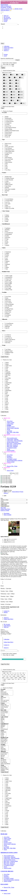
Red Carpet (8, 135)
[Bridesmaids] (7, 692)
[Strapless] (5, 770)
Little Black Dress (9, 149)
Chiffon (7, 253)
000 (6, 74)
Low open (7, 203)
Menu (2, 43)
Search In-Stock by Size (9, 70)
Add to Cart (3, 504)
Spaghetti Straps (9, 352)
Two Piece (7, 170)
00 (12, 74)
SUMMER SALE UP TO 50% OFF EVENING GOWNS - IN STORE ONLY (14, 2)
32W (21, 97)
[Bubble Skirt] (5, 704)
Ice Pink (7, 384)
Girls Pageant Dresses (10, 127)
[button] (6, 46)
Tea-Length (8, 288)
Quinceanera (8, 133)
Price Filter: (6, 64)
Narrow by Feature (8, 111)
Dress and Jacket (9, 146)
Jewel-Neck (8, 301)
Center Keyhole (9, 180)
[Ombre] (3, 722)
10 (21, 77)
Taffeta (7, 267)
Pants (6, 156)
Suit (6, 165)
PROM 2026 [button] (4, 834)
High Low (7, 183)
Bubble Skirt (8, 176)
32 (12, 89)
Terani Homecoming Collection (14, 460)
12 (6, 80)
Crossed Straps (9, 200)
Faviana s (9, 456)
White (6, 409)
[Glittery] (3, 718)
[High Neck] (4, 748)
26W (21, 95)
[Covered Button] (5, 711)
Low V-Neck (8, 302)
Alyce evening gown (12, 438)
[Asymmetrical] (4, 740)
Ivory (6, 398)
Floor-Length (8, 282)
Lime (6, 368)
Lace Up (7, 202)
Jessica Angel (10, 470)
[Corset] (5, 708)
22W (6, 95)
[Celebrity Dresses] (5, 706)
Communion (8, 123)
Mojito (7, 364)
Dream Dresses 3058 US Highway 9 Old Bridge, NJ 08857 (6, 6)
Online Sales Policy (5, 509)
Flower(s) (7, 237)
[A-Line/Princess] (4, 752)
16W (6, 92)
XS (13, 100)
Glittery (7, 215)
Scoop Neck (8, 310)
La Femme (9, 430)
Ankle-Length (8, 275)
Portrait (7, 307)
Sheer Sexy (8, 160)
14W (18, 89)
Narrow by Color (7, 359)
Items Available (7, 514)
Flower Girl (8, 126)
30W (13, 97)
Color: (2, 501)
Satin (6, 262)
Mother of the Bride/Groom (12, 130)
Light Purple (8, 382)
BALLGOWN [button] (4, 884)
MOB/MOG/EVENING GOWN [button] (9, 852)
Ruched (7, 190)
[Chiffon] (3, 733)
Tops (6, 166)
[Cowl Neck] (4, 746)
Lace (6, 240)
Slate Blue (7, 375)
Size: (2, 498)
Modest (7, 154)
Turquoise (7, 372)
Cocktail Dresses (9, 121)
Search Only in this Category (9, 62)
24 (6, 86)
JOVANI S (9, 457)
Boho (6, 145)
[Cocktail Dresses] (7, 694)
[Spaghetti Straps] (5, 769)
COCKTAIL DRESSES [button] (7, 871)
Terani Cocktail (10, 461)
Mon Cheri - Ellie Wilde (13, 432)
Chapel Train (8, 279)
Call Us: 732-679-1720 (6, 8)
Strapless (7, 313)
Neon (6, 218)
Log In (5, 21)
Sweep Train (8, 286)
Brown (7, 403)
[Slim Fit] (4, 756)
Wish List (6, 15)
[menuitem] (15, 15)
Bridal (6, 116)
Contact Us (6, 611)
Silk (6, 265)
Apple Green (8, 365)
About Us (6, 617)
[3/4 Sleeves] (5, 761)
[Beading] (4, 726)
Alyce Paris (10, 421)
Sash (6, 243)
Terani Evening (10, 450)
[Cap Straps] (5, 766)
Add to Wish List (5, 506)
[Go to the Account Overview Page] (1, 13)
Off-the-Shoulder (9, 304)
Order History (7, 625)
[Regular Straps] (5, 768)
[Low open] (5, 715)
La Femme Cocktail (12, 459)
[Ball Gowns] (5, 697)
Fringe (6, 239)
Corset (6, 181)
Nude (6, 399)
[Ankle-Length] (4, 739)
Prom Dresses (8, 132)
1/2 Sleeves (8, 335)
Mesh (6, 259)
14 (12, 80)
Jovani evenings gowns (12, 442)
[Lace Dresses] (5, 701)
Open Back (8, 186)
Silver (6, 407)
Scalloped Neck (9, 309)
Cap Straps (8, 349)
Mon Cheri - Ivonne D (12, 445)
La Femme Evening (12, 447)
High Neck (8, 299)
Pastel (6, 221)
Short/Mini (8, 285)
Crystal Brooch (9, 232)
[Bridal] (7, 690)
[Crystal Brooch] (4, 729)
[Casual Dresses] (7, 693)
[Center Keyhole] (5, 707)
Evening (7, 124)
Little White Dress (9, 151)
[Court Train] (4, 743)
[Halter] (4, 747)
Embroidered (8, 234)
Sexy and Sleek (9, 159)
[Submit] (18, 24)
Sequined (7, 264)
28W (6, 97)
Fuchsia (7, 389)
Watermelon (8, 390)
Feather (7, 236)
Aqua (6, 370)
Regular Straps (9, 351)
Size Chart (3, 507)
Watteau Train (8, 289)
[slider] (24, 659)
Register (6, 20)
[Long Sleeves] (5, 762)
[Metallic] (3, 719)
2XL (23, 103)
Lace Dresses (8, 148)
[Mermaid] (4, 755)
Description (6, 513)
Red (6, 393)
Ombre (7, 219)
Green (6, 367)
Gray (6, 406)
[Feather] (3, 734)
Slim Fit (7, 328)
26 (12, 86)
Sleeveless (7, 342)
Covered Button (9, 199)
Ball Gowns (8, 143)
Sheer (6, 205)
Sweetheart (8, 315)
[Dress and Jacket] (5, 700)
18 (6, 83)
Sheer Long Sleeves (10, 339)
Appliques (7, 228)
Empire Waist (8, 325)
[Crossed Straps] (5, 712)
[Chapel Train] (4, 741)
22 (18, 83)
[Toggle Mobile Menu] (1, 635)
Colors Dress (10, 424)
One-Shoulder (8, 305)
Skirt (6, 163)
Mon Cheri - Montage (12, 446)
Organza (7, 261)
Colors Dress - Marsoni (12, 439)
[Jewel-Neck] (4, 750)
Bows (6, 231)
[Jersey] (3, 736)
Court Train (8, 280)
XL (17, 103)
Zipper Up (7, 206)
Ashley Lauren (10, 422)
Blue (6, 376)
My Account (7, 17)
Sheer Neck (8, 312)
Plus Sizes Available (10, 189)
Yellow (7, 362)
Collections (6, 639)
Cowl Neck (8, 296)
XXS (6, 100)
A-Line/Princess (9, 323)
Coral (6, 396)
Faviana (9, 425)
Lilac (6, 381)
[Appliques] (4, 725)
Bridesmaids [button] (4, 890)
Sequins (7, 245)
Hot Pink (7, 387)
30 (6, 89)
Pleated (7, 187)
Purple (7, 379)
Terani (8, 433)
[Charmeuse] (3, 732)
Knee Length (8, 283)
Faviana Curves (11, 426)
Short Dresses (8, 162)
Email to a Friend (5, 510)
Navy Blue (8, 378)
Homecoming (8, 129)
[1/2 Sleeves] (5, 759)
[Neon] (3, 721)
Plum (6, 392)
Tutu (6, 168)
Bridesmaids (8, 118)
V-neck (7, 316)
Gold (6, 401)
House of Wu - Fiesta (12, 466)
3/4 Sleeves (8, 336)
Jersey (6, 256)
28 (18, 86)
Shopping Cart (7, 18)
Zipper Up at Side (9, 208)
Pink (6, 385)
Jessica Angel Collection (13, 428)
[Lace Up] (5, 714)
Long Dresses (8, 153)
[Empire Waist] (4, 754)
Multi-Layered (8, 184)
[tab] (15, 425)
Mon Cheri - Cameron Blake (14, 443)
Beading (7, 229)
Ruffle (6, 242)
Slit (6, 192)
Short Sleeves (8, 341)
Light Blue (8, 373)
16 (18, 80)
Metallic (7, 216)
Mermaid (7, 326)
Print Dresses (8, 157)
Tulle (6, 269)
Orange (7, 395)
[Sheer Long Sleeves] (5, 763)
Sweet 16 (7, 137)
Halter (6, 298)
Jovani (8, 429)
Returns (6, 612)
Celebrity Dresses (9, 178)
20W (21, 92)
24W (13, 95)
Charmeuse (8, 252)
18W (13, 92)
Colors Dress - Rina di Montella (14, 440)
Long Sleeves (8, 338)
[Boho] (5, 699)
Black (6, 404)
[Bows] (4, 728)
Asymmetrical (8, 277)
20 (12, 83)
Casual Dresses (9, 119)
